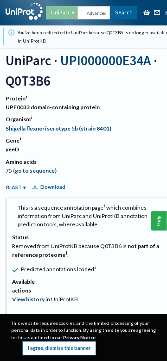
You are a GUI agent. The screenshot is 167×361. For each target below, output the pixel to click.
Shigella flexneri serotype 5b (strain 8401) (58, 128)
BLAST (14, 187)
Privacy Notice (79, 337)
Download (52, 187)
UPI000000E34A (105, 60)
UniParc (61, 12)
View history (28, 299)
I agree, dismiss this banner (59, 348)
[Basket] (146, 13)
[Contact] (157, 13)
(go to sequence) (35, 170)
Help (158, 220)
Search (124, 12)
